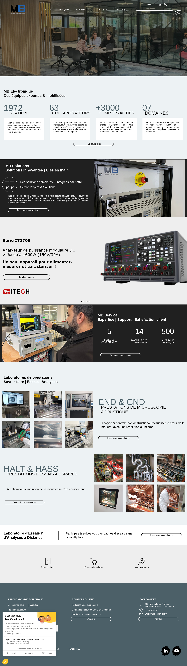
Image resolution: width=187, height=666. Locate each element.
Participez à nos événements (85, 605)
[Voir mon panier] (160, 5)
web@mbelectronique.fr (156, 614)
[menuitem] (165, 4)
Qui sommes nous (16, 605)
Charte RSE (74, 649)
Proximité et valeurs (17, 610)
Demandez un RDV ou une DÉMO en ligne (91, 610)
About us (34, 605)
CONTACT (148, 4)
